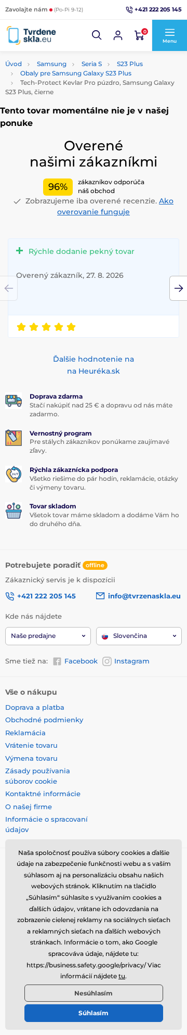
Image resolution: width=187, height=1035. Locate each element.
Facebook (81, 661)
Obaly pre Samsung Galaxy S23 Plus (75, 73)
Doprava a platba (34, 707)
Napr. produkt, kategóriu (72, 64)
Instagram (132, 661)
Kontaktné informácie (43, 793)
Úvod (13, 64)
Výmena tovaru (31, 758)
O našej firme (28, 806)
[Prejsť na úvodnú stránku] (31, 35)
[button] (97, 35)
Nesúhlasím (93, 993)
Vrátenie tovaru (31, 745)
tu (121, 976)
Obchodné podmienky (44, 719)
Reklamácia (25, 733)
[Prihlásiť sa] (118, 35)
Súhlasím (93, 1013)
